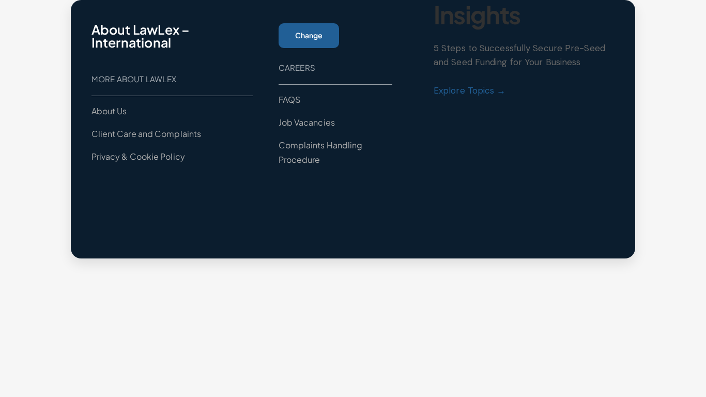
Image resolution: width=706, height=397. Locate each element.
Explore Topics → (470, 90)
